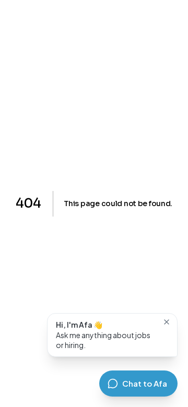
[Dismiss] (166, 322)
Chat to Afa (144, 383)
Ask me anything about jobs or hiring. (103, 335)
